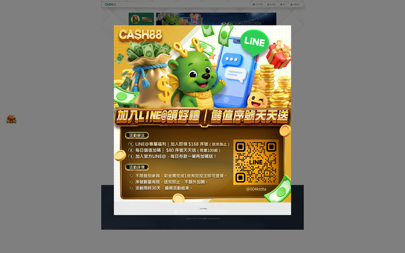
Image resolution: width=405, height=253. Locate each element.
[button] (288, 120)
